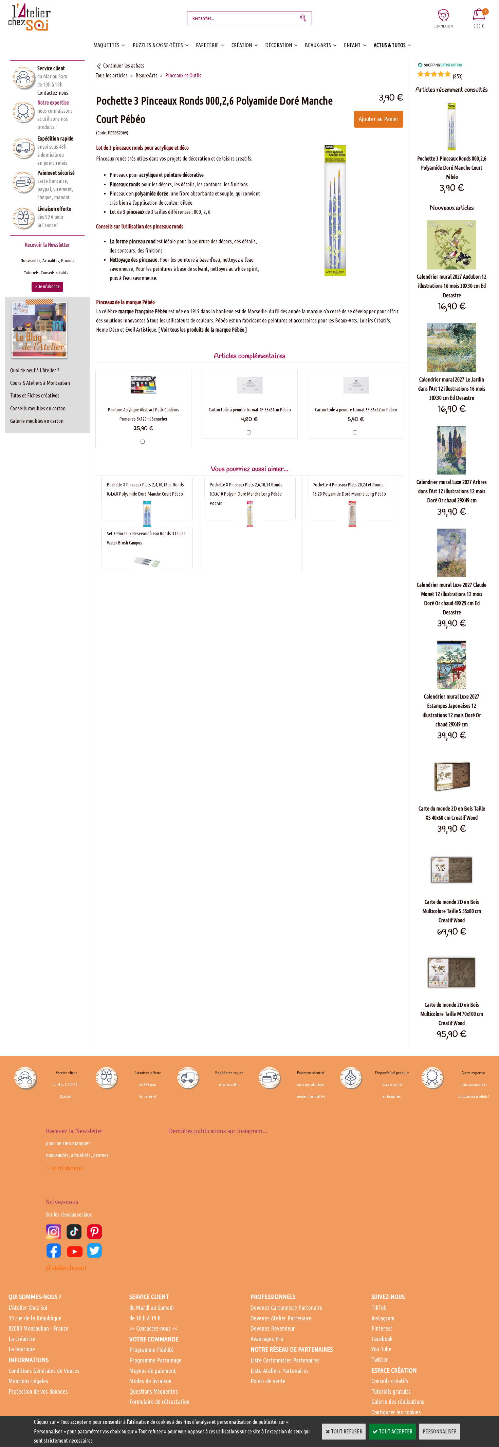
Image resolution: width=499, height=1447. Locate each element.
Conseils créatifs (389, 1380)
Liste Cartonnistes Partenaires (285, 1360)
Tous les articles (111, 75)
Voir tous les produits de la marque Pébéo (202, 330)
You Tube (381, 1349)
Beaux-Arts (318, 45)
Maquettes (106, 45)
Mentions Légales (28, 1380)
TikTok (378, 1307)
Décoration (278, 45)
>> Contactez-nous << (153, 1328)
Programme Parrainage (155, 1360)
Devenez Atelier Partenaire (281, 1318)
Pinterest (381, 1328)
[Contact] (66, 1096)
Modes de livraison (150, 1380)
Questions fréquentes (153, 1391)
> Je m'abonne (64, 1168)
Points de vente (268, 1380)
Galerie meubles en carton (36, 421)
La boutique (21, 1349)
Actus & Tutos (390, 45)
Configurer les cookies (396, 1412)
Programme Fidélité (151, 1349)
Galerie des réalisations (397, 1401)
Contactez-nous (52, 93)
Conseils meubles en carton (38, 408)
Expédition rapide (55, 138)
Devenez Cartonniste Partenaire (286, 1307)
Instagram (382, 1318)
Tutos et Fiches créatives (34, 395)
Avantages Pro (267, 1338)
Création (242, 45)
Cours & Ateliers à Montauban (40, 383)
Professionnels (273, 1296)
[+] (154, 1096)
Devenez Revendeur (273, 1328)
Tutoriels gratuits (391, 1391)
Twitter (379, 1359)
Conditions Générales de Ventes (43, 1370)
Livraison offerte (54, 209)
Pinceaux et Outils (183, 75)
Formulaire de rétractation (159, 1401)
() (457, 76)
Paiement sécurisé (56, 173)
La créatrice (22, 1338)
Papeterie (207, 45)
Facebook (381, 1338)
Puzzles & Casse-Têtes (158, 45)
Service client (51, 68)
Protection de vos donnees (38, 1391)
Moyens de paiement (152, 1370)
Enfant (352, 45)
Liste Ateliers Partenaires (280, 1370)
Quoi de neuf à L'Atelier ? (34, 370)
